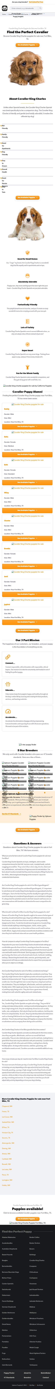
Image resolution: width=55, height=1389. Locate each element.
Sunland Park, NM (8, 1122)
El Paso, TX (5, 1127)
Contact (46, 1378)
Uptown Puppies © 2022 (19, 1385)
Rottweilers (6, 1359)
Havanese (33, 1284)
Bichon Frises (6, 1278)
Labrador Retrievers (36, 1301)
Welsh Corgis (34, 1347)
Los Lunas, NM (7, 1169)
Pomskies (5, 1342)
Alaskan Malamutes (8, 1237)
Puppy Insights (18, 16)
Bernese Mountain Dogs (10, 1272)
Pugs (3, 1353)
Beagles (5, 1260)
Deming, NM (6, 1148)
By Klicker (40, 1385)
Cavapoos (33, 1266)
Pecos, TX (5, 1175)
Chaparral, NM (7, 1106)
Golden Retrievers (8, 1313)
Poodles (5, 1347)
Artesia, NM (6, 1154)
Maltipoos (33, 1313)
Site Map (31, 1385)
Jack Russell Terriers (36, 1289)
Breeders (27, 1378)
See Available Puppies (26, 45)
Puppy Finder (16, 14)
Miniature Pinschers (36, 1318)
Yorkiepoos (33, 1365)
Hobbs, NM (6, 1185)
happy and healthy (33, 694)
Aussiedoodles (7, 1243)
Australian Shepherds (9, 1249)
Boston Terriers (35, 1243)
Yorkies (32, 1359)
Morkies (5, 1330)
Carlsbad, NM (6, 1159)
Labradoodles (34, 1295)
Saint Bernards (7, 1365)
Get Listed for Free (36, 2)
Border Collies (34, 1237)
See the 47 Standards (10, 814)
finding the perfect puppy (13, 672)
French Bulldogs (7, 1301)
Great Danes (6, 1324)
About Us (27, 1373)
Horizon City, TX (7, 1133)
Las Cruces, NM (7, 1117)
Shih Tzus (33, 1336)
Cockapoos (33, 1278)
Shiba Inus (33, 1330)
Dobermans (6, 1295)
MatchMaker (46, 1373)
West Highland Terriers (37, 1353)
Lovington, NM (7, 1180)
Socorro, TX (6, 1138)
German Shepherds (9, 1307)
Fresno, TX (5, 1111)
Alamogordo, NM (8, 1143)
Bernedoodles (7, 1266)
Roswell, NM (6, 1164)
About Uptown (37, 14)
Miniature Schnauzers (37, 1324)
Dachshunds (6, 1289)
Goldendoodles (7, 1318)
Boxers (32, 1249)
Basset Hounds (7, 1255)
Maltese (32, 1307)
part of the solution (21, 726)
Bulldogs (33, 1255)
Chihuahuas (34, 1272)
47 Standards (9, 1378)
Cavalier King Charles (37, 1260)
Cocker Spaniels (7, 1284)
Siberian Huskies (35, 1342)
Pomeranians (6, 1336)
